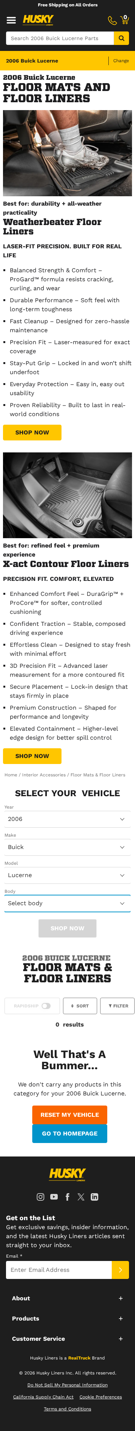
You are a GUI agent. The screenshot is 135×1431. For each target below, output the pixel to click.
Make (10, 835)
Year (9, 807)
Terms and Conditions (67, 1409)
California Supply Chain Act (43, 1397)
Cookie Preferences (101, 1397)
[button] (67, 1298)
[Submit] (120, 1270)
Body (9, 891)
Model (11, 863)
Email (14, 1256)
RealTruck (79, 1358)
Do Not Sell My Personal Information (67, 1385)
